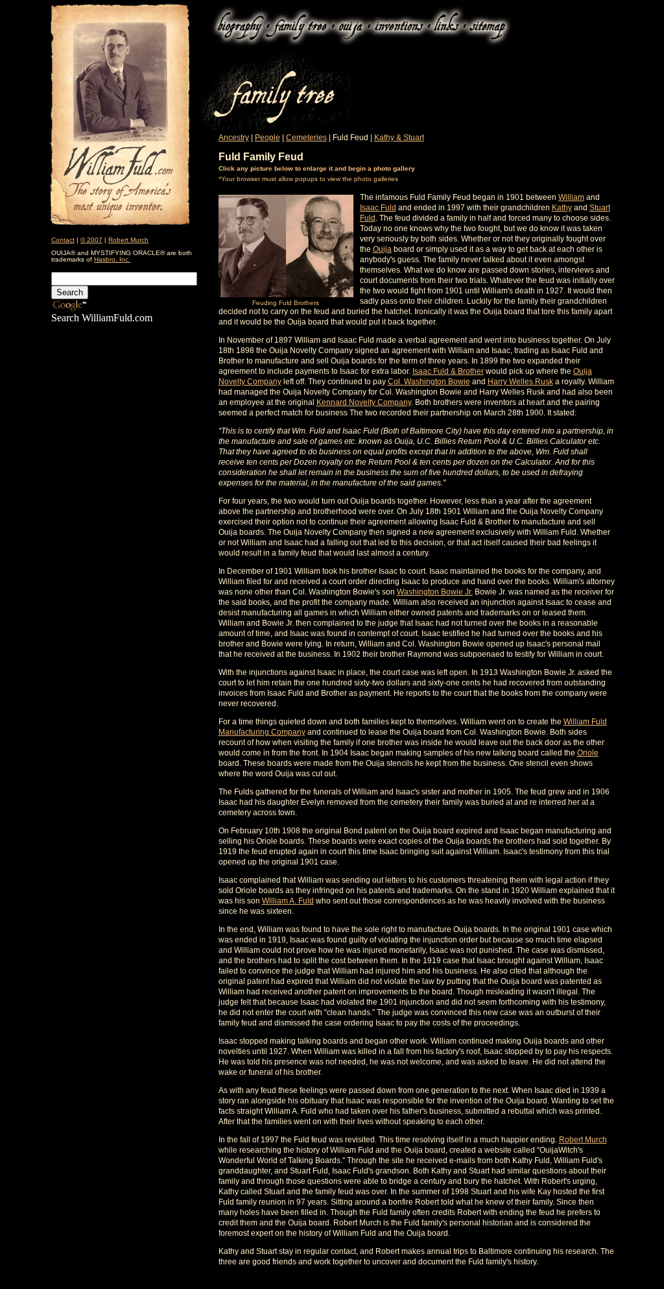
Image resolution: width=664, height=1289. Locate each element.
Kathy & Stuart (399, 137)
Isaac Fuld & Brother (448, 371)
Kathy (562, 207)
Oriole (588, 752)
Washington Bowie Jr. (435, 591)
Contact (63, 239)
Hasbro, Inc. (112, 259)
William (571, 197)
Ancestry (234, 137)
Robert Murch (128, 239)
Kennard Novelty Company (363, 402)
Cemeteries (306, 137)
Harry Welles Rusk (520, 381)
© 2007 (91, 239)
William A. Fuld (288, 900)
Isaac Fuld (378, 207)
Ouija (382, 249)
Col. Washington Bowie (429, 381)
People (267, 137)
